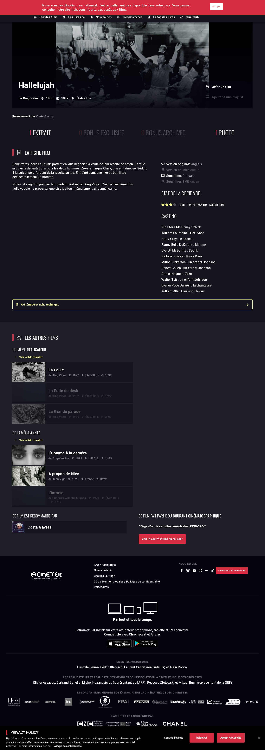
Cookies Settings (173, 737)
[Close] (259, 738)
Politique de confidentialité (67, 746)
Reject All (201, 737)
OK (218, 6)
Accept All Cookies (230, 737)
